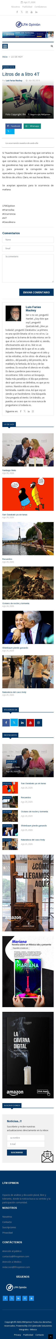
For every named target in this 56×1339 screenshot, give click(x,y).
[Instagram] (24, 1299)
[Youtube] (32, 11)
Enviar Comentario (36, 292)
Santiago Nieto (9, 470)
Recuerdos (7, 559)
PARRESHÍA (8, 67)
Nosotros (15, 6)
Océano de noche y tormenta (15, 603)
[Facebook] (17, 11)
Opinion (11, 761)
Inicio (5, 56)
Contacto (39, 1334)
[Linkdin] (36, 11)
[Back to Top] (50, 1336)
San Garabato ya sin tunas (14, 514)
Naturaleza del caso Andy (14, 692)
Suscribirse (17, 1152)
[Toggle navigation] (5, 46)
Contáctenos (41, 6)
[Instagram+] (27, 11)
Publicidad (27, 6)
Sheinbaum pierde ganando (15, 648)
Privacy (17, 1334)
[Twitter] (22, 11)
